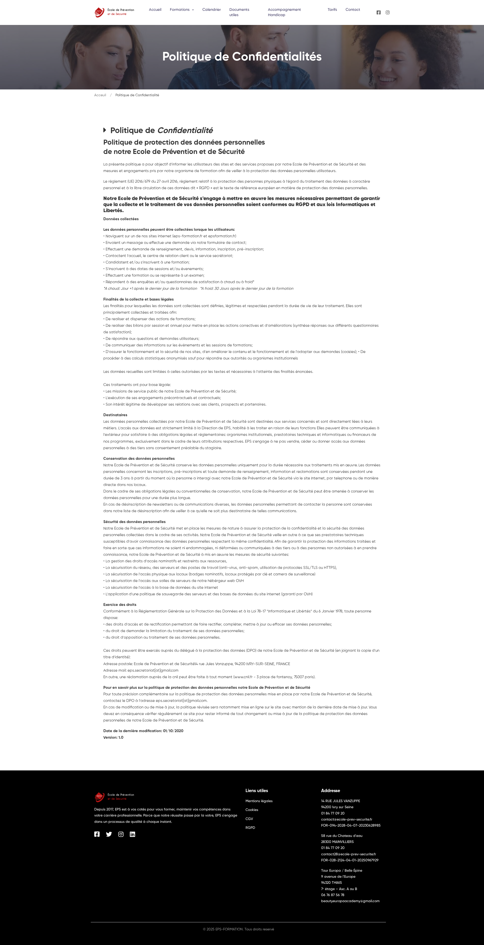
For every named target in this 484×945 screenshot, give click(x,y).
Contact (353, 10)
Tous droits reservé (259, 929)
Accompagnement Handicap (284, 12)
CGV (249, 819)
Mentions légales (259, 801)
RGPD (250, 828)
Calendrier (211, 10)
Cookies (252, 810)
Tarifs (332, 10)
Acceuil (100, 95)
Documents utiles (239, 12)
